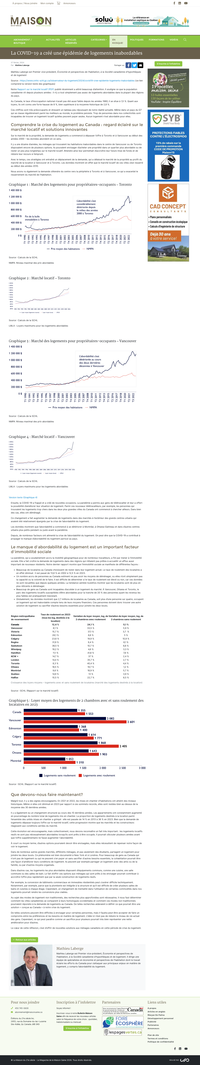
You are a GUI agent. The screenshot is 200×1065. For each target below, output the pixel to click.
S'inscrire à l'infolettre (168, 63)
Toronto (15, 663)
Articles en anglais (156, 1011)
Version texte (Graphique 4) (23, 497)
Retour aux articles (25, 939)
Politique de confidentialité (161, 1042)
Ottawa (15, 667)
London (15, 659)
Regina (14, 642)
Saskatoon (16, 645)
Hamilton (16, 652)
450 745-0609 (21, 1008)
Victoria (15, 631)
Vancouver (17, 628)
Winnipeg (16, 649)
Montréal (16, 670)
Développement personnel (160, 1018)
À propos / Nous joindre (25, 3)
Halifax (14, 677)
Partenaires (153, 1025)
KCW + (14, 656)
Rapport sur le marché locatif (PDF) (35, 89)
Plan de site (153, 1035)
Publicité (152, 1021)
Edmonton (16, 635)
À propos (152, 1008)
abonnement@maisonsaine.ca (28, 1012)
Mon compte (47, 3)
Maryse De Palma (156, 1015)
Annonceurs (153, 1028)
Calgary (15, 638)
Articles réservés (71, 41)
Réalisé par (174, 1060)
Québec (15, 674)
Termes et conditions (158, 1038)
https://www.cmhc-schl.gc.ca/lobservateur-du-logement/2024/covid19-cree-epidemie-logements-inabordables (77, 80)
